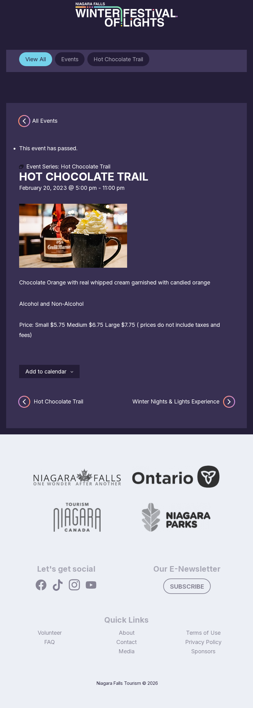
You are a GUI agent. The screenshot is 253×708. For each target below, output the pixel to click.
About (127, 632)
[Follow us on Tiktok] (57, 585)
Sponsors (203, 651)
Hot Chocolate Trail (118, 59)
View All (35, 59)
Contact (126, 642)
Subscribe (187, 586)
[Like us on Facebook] (41, 585)
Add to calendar (45, 371)
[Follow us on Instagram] (74, 585)
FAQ (49, 642)
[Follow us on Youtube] (91, 585)
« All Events (42, 120)
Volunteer (50, 632)
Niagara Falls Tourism (119, 683)
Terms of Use (203, 632)
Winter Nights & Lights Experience (175, 401)
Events (69, 59)
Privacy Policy (203, 642)
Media (126, 651)
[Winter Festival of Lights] (126, 19)
